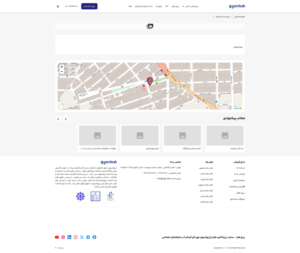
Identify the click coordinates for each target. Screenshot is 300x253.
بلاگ (130, 6)
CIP (166, 6)
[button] (150, 81)
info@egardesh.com (166, 178)
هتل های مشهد (206, 168)
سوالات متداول (237, 199)
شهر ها (159, 6)
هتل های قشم (206, 201)
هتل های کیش (206, 173)
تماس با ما (239, 174)
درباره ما (240, 167)
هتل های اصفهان (205, 184)
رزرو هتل (175, 6)
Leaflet (236, 108)
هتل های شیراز (206, 190)
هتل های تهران (206, 179)
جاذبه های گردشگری (144, 6)
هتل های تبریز (207, 196)
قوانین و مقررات (237, 186)
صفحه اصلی (239, 180)
